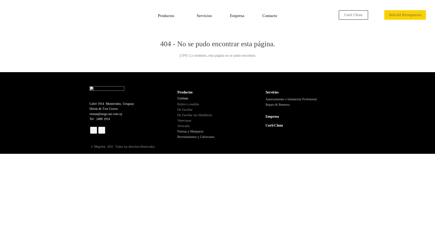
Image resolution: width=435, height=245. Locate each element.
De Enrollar (185, 109)
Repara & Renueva (278, 104)
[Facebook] (93, 130)
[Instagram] (101, 130)
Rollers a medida (188, 104)
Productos (166, 15)
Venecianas (184, 120)
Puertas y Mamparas (190, 131)
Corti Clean (353, 15)
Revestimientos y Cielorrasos (195, 137)
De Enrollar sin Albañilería (194, 115)
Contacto (269, 15)
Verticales (183, 126)
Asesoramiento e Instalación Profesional (291, 99)
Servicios (204, 15)
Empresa (237, 15)
